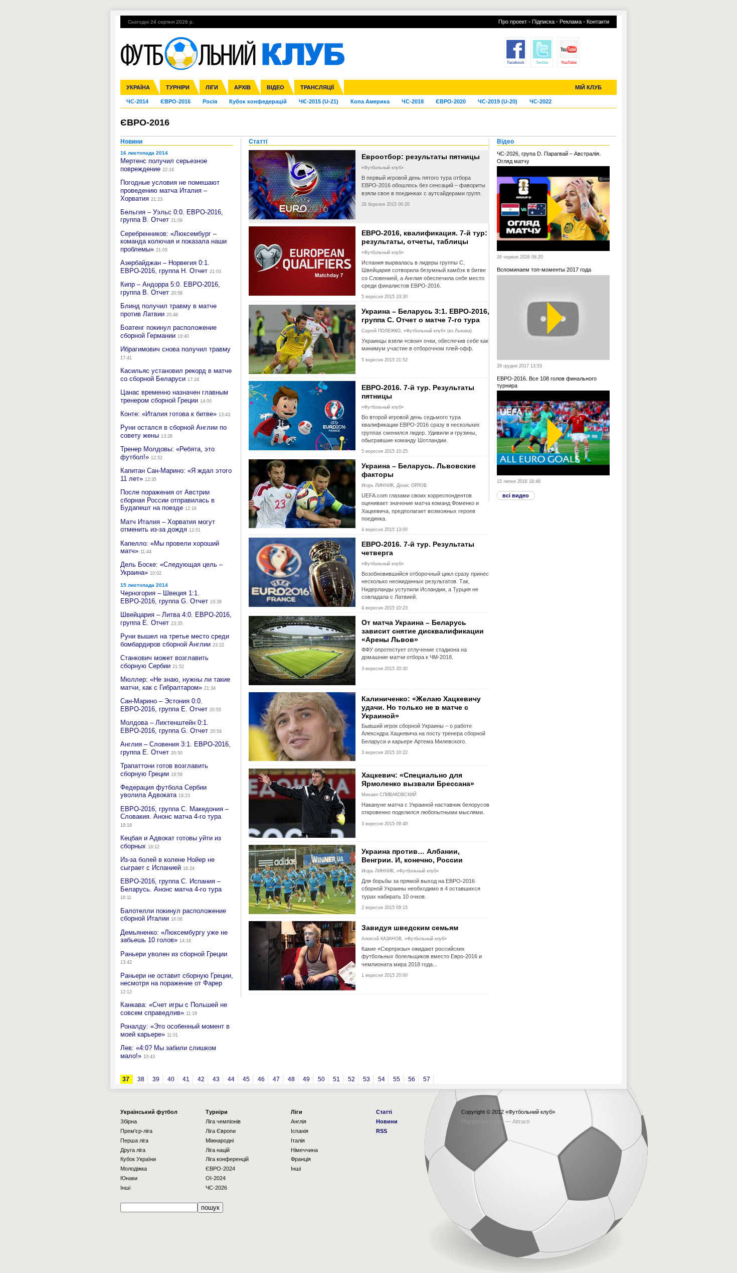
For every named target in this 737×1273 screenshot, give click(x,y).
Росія (210, 101)
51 (336, 1079)
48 (291, 1079)
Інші (125, 1188)
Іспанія (299, 1131)
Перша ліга (134, 1140)
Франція (301, 1159)
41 (186, 1079)
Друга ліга (132, 1150)
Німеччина (304, 1150)
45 (246, 1079)
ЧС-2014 (137, 101)
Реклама (571, 22)
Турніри (178, 87)
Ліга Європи (221, 1131)
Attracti (520, 1121)
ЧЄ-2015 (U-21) (318, 101)
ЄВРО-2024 (220, 1169)
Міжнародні (220, 1140)
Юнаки (128, 1178)
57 (426, 1079)
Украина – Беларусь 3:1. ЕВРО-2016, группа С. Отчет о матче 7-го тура (425, 315)
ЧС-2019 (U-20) (497, 101)
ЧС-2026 (216, 1188)
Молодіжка (133, 1169)
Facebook (515, 52)
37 (125, 1079)
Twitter (541, 52)
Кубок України (138, 1159)
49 (306, 1079)
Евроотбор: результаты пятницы (420, 157)
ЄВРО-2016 (175, 101)
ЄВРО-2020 (451, 101)
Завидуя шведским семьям (409, 928)
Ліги (212, 87)
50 (321, 1079)
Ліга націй (218, 1150)
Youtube (568, 52)
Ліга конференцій (227, 1159)
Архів (242, 87)
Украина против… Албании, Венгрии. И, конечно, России (412, 855)
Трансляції (317, 87)
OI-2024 (216, 1178)
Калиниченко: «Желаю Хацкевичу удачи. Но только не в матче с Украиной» (421, 707)
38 (140, 1079)
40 (170, 1079)
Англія (298, 1121)
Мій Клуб (588, 87)
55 (396, 1079)
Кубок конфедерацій (258, 101)
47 (276, 1079)
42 (201, 1079)
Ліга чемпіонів (223, 1121)
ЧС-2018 (413, 101)
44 (231, 1079)
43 (216, 1079)
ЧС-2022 (540, 101)
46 (261, 1079)
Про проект (512, 22)
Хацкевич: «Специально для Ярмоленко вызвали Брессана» (417, 779)
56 (411, 1079)
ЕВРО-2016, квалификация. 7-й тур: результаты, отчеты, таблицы (424, 237)
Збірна (128, 1121)
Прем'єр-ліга (136, 1131)
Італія (298, 1140)
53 (366, 1079)
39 (155, 1079)
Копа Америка (370, 101)
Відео (275, 87)
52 (351, 1079)
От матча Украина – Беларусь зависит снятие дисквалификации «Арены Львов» (422, 631)
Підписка (543, 22)
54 (381, 1079)
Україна (138, 87)
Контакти (598, 22)
